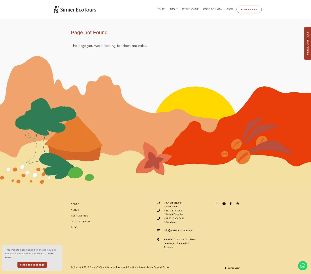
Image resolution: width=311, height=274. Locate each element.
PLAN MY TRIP (249, 9)
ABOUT (174, 9)
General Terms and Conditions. (123, 267)
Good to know (212, 9)
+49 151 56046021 (174, 218)
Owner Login (233, 268)
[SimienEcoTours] (75, 9)
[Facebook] (230, 203)
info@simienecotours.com (179, 230)
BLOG (229, 9)
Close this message (32, 264)
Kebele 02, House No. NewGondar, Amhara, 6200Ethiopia (179, 243)
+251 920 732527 (173, 210)
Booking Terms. (161, 267)
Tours (161, 9)
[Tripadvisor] (237, 203)
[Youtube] (223, 203)
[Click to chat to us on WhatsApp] (302, 265)
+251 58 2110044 (173, 203)
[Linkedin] (217, 203)
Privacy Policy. (146, 267)
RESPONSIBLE (190, 9)
